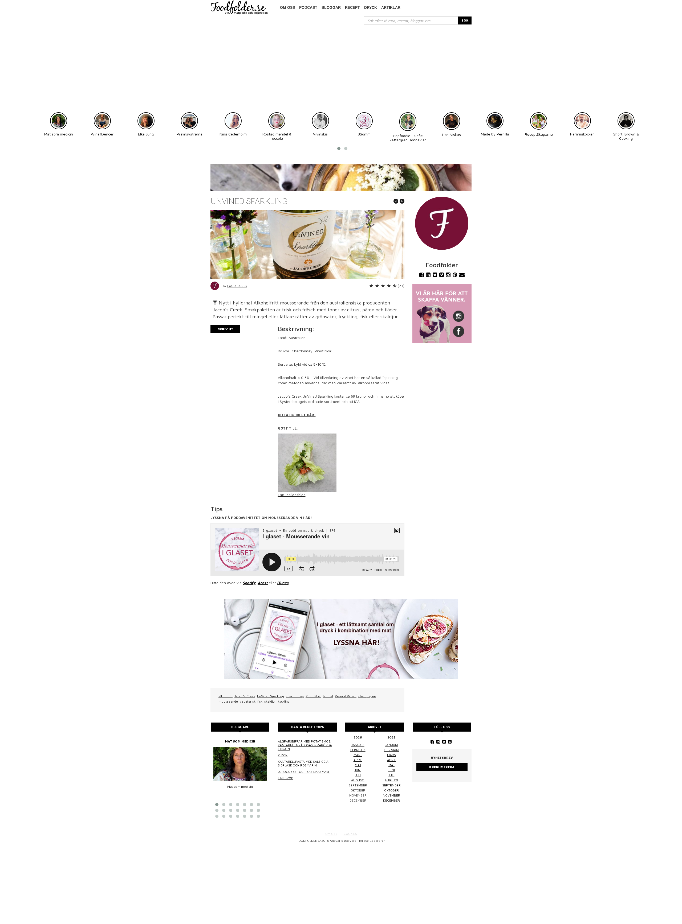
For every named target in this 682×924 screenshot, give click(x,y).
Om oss (287, 7)
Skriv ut (225, 329)
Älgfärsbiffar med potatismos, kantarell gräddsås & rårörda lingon (305, 745)
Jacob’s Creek (244, 696)
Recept (352, 7)
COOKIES (350, 834)
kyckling (284, 701)
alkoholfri (225, 696)
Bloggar (331, 7)
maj (358, 765)
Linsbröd (285, 778)
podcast (308, 7)
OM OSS (331, 834)
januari (357, 745)
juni (358, 770)
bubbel (328, 696)
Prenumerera (441, 767)
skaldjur (270, 701)
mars (358, 755)
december (391, 800)
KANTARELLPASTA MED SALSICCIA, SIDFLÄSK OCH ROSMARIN (304, 763)
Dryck (370, 7)
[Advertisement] (341, 64)
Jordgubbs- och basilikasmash (304, 772)
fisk (259, 701)
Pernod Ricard (345, 696)
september (391, 785)
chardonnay (295, 696)
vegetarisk (247, 701)
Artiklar (390, 7)
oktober (391, 790)
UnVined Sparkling (270, 696)
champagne (367, 696)
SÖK (464, 20)
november (391, 795)
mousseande (228, 701)
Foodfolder (237, 285)
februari (358, 750)
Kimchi (283, 755)
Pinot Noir (313, 696)
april (358, 760)
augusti (357, 780)
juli (358, 775)
